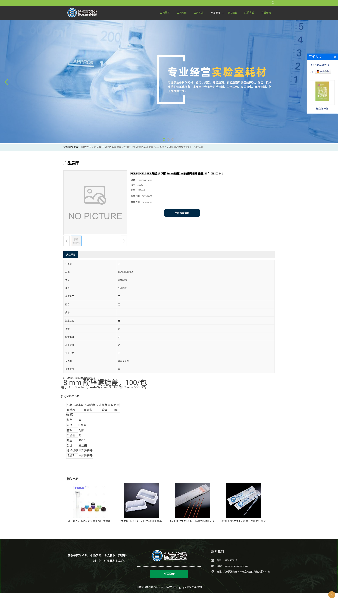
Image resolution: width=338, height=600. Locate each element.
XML (200, 587)
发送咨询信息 (182, 213)
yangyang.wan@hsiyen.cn (236, 566)
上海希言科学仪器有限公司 (148, 587)
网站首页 (86, 147)
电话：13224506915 (227, 560)
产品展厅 (99, 147)
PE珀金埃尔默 (113, 147)
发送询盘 (169, 574)
